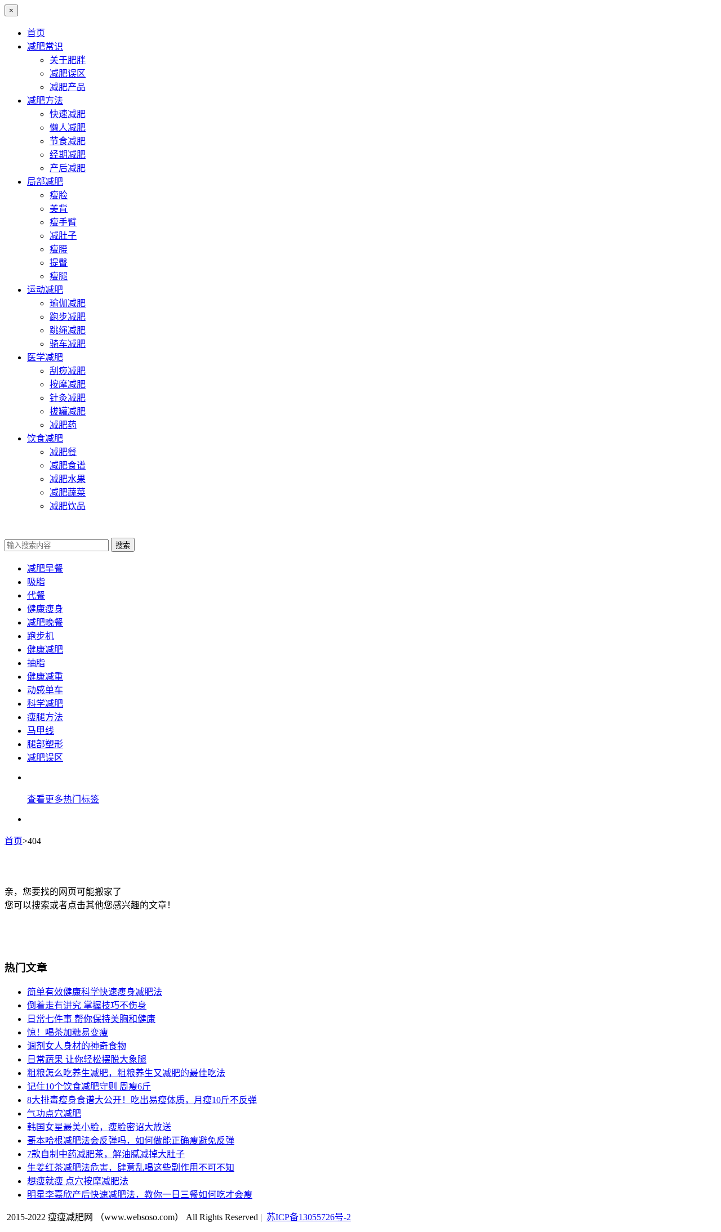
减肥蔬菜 (68, 492)
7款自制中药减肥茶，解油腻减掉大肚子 (106, 1154)
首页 (36, 33)
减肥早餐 (45, 568)
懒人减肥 (68, 127)
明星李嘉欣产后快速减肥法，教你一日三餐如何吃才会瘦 (139, 1194)
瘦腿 (59, 276)
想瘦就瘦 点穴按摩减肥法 (77, 1181)
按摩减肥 (68, 384)
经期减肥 (68, 154)
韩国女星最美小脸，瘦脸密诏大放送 (99, 1127)
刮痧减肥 (68, 371)
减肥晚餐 (45, 622)
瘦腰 (59, 249)
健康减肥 (45, 649)
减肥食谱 (68, 465)
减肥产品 (68, 87)
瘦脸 (59, 195)
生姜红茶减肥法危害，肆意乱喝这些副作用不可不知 (130, 1167)
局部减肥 (45, 181)
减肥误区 (68, 73)
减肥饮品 (68, 506)
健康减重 (45, 676)
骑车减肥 (68, 344)
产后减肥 (68, 168)
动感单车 (45, 690)
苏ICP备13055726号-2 (308, 1217)
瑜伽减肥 (68, 303)
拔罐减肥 (68, 411)
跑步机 (40, 636)
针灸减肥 (68, 398)
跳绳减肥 (68, 330)
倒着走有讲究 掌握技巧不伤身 (86, 1005)
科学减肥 (45, 703)
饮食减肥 (45, 438)
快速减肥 (68, 114)
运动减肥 (45, 289)
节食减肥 (68, 141)
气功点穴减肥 (54, 1113)
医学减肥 (45, 357)
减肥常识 (45, 46)
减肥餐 (63, 452)
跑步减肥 (68, 317)
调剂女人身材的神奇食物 (76, 1046)
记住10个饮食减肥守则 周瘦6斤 (89, 1086)
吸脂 (36, 582)
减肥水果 (68, 479)
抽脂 (36, 663)
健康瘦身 (45, 609)
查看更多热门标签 (63, 799)
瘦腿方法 (45, 717)
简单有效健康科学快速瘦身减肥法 (94, 992)
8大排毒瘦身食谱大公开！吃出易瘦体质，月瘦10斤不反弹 (142, 1100)
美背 (59, 208)
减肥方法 (45, 100)
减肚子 (63, 235)
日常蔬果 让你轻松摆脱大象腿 (86, 1059)
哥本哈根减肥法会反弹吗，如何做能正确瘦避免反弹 (130, 1140)
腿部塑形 (45, 744)
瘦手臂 (63, 222)
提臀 (59, 262)
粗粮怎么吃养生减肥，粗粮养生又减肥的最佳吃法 (126, 1073)
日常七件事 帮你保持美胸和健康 (91, 1019)
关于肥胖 (68, 60)
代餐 (36, 595)
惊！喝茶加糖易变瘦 (67, 1032)
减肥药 (63, 425)
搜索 (122, 545)
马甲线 (40, 730)
